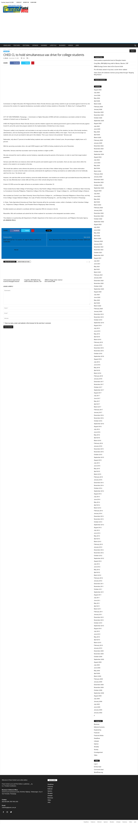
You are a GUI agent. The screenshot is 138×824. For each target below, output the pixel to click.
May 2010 (97, 637)
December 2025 (99, 112)
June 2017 (97, 398)
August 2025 (97, 123)
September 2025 (99, 120)
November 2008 (99, 687)
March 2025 (97, 137)
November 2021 (99, 250)
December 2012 (99, 550)
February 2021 (98, 275)
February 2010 (98, 645)
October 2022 (98, 219)
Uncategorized (98, 752)
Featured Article (98, 735)
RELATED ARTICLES (10, 261)
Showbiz (96, 747)
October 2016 (98, 421)
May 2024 (97, 165)
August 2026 (97, 90)
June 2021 (97, 264)
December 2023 (99, 179)
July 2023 (97, 193)
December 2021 (99, 247)
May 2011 (97, 603)
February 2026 (98, 106)
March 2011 (97, 609)
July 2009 (97, 665)
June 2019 (97, 331)
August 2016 (97, 426)
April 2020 (97, 303)
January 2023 (98, 210)
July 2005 (97, 704)
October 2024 (98, 151)
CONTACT (19, 2)
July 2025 (97, 126)
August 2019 (97, 325)
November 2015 (99, 452)
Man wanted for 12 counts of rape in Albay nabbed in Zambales (22, 241)
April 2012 (97, 572)
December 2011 (99, 583)
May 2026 (97, 98)
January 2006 (98, 701)
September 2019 (99, 323)
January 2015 (98, 480)
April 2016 (97, 438)
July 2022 (97, 227)
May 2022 (97, 233)
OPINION (35, 45)
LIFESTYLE (53, 45)
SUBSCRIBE (33, 2)
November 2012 (99, 553)
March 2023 (97, 205)
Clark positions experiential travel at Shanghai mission (11, 280)
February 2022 (98, 241)
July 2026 (97, 92)
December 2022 (99, 213)
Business (96, 724)
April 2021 (97, 269)
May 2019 (97, 334)
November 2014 (99, 485)
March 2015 (97, 474)
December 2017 (99, 381)
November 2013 (99, 519)
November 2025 (99, 115)
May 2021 (97, 266)
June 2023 (97, 196)
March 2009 (97, 676)
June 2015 (97, 466)
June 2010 (97, 634)
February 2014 (98, 511)
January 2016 (98, 446)
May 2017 (97, 401)
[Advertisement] (69, 29)
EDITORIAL (26, 45)
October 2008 (98, 690)
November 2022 (99, 216)
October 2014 (98, 488)
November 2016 (99, 418)
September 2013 (99, 525)
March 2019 (97, 339)
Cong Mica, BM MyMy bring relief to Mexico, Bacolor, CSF (32, 280)
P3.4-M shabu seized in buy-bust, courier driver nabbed (111, 69)
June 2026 (97, 95)
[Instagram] (8, 812)
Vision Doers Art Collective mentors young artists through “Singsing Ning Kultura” (114, 73)
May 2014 (97, 502)
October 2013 (98, 522)
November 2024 (99, 149)
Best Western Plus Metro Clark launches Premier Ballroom (69, 240)
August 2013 (97, 527)
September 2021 (99, 255)
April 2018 (97, 370)
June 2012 (97, 567)
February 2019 (98, 342)
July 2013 (97, 530)
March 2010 (97, 642)
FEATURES (16, 45)
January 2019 (98, 345)
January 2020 (98, 311)
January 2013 (98, 547)
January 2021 (98, 278)
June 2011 (97, 600)
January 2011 (98, 614)
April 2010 (97, 640)
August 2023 (97, 191)
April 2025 (97, 135)
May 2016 (97, 435)
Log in (96, 764)
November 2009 (99, 654)
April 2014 (97, 505)
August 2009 (97, 662)
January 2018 (98, 379)
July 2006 (97, 699)
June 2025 (97, 129)
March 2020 (97, 306)
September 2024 (99, 154)
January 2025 (98, 143)
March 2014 (97, 508)
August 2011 (97, 595)
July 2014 (97, 496)
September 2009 (99, 659)
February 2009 (98, 679)
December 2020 (99, 280)
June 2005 (97, 707)
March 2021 (97, 272)
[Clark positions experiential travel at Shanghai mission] (12, 272)
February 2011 (98, 612)
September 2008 (99, 693)
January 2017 (98, 412)
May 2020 (97, 300)
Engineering (97, 730)
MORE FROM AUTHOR (23, 261)
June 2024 (97, 163)
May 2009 (97, 670)
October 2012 (98, 555)
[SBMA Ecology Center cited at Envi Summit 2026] (54, 272)
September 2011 (99, 592)
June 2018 (97, 365)
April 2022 (97, 236)
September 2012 (99, 558)
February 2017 (98, 410)
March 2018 (97, 373)
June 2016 (97, 432)
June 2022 (97, 230)
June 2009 (97, 668)
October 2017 (98, 387)
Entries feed (97, 767)
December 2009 (99, 651)
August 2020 (97, 292)
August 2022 (97, 224)
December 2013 (99, 516)
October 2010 (98, 623)
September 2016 (99, 424)
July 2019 (97, 328)
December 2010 (99, 617)
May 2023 (97, 199)
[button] (135, 45)
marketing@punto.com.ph (9, 807)
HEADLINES (7, 45)
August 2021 (97, 258)
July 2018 (97, 362)
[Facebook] (4, 812)
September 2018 (99, 356)
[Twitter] (11, 812)
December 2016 (99, 415)
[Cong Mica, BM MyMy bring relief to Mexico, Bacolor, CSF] (33, 272)
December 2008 (99, 684)
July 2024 (97, 160)
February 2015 (98, 477)
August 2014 (97, 494)
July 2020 (97, 294)
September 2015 (99, 457)
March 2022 (97, 238)
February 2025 (98, 140)
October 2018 (98, 353)
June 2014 (97, 499)
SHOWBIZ (44, 45)
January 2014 (98, 513)
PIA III (6, 58)
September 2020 (99, 289)
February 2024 (98, 174)
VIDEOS (70, 45)
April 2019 (97, 337)
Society (96, 749)
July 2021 (97, 261)
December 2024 (99, 146)
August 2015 (97, 460)
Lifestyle (96, 741)
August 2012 (97, 561)
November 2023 (99, 182)
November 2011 (99, 586)
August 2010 (97, 628)
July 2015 (97, 463)
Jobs (49, 802)
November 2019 (99, 317)
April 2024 (97, 168)
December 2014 (99, 482)
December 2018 (99, 348)
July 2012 (97, 564)
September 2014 (99, 491)
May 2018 (97, 367)
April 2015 (97, 471)
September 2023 (99, 188)
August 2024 (97, 157)
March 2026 (97, 104)
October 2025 (98, 118)
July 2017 (97, 395)
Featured (96, 733)
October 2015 (98, 454)
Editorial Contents (99, 727)
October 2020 (98, 286)
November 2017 (99, 384)
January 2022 (98, 244)
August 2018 (97, 359)
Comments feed (98, 769)
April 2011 (97, 606)
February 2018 (98, 376)
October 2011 (98, 589)
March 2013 (97, 541)
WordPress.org (98, 772)
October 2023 (98, 185)
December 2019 (99, 314)
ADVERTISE (26, 2)
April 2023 (97, 202)
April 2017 (97, 404)
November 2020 (99, 283)
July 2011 (97, 597)
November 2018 (99, 351)
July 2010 (97, 631)
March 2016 (97, 440)
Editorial (50, 789)
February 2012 (98, 578)
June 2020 (97, 297)
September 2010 (99, 626)
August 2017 (97, 393)
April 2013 (97, 539)
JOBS (77, 45)
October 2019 (98, 320)
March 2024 (97, 171)
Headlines (10, 49)
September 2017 (99, 390)
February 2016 (98, 443)
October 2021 (98, 252)
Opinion (96, 744)
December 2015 (99, 449)
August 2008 (97, 696)
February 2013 (98, 544)
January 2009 (98, 682)
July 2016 (97, 429)
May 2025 (97, 132)
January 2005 (98, 710)
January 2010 (98, 648)
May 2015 (97, 468)
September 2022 (99, 222)
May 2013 (97, 536)
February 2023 (98, 207)
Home (4, 49)
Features (50, 786)
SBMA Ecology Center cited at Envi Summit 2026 (53, 280)
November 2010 (99, 620)
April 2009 (97, 673)
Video (95, 755)
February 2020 (98, 308)
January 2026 (98, 109)
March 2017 (97, 407)
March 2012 (97, 575)
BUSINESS (62, 45)
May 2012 (97, 569)
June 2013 (97, 533)
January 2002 (98, 713)
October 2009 (98, 656)
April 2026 (97, 101)
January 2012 (98, 581)
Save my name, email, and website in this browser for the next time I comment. (28, 323)
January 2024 (98, 177)
